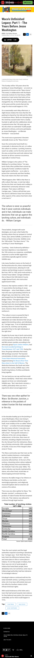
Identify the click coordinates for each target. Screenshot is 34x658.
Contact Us (6, 631)
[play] (3, 656)
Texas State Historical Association (13, 358)
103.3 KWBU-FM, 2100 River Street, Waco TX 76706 (15, 635)
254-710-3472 (7, 639)
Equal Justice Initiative (21, 344)
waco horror (22, 604)
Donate (28, 2)
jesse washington (12, 608)
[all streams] (31, 656)
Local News (10, 604)
